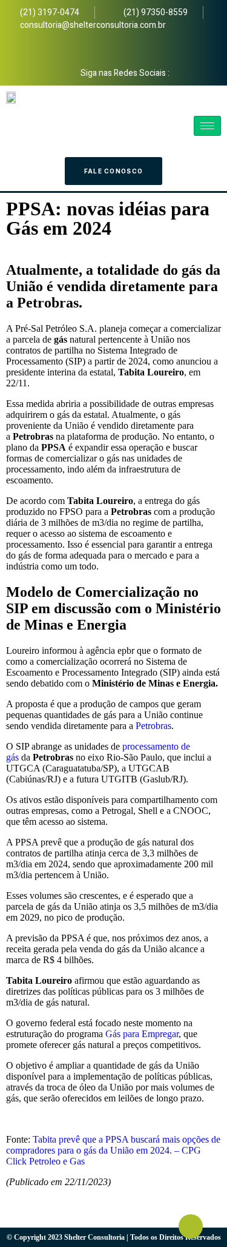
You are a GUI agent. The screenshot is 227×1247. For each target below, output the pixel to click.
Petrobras (153, 726)
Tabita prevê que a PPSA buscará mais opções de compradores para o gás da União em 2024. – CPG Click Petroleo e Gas (113, 1150)
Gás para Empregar (142, 1034)
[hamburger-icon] (207, 126)
